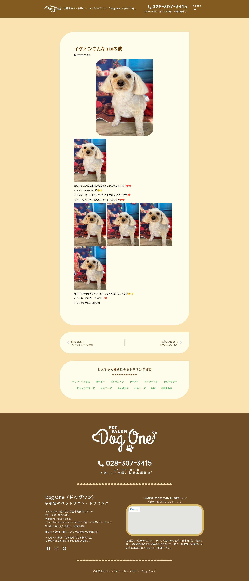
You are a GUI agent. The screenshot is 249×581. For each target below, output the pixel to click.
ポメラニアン (117, 382)
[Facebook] (48, 548)
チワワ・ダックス (81, 382)
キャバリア (123, 388)
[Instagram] (56, 548)
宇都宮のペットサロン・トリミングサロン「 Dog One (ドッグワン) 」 (100, 8)
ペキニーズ (140, 388)
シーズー (134, 382)
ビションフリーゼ (86, 388)
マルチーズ (106, 388)
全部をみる (166, 388)
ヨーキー (100, 382)
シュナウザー (170, 382)
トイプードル (151, 382)
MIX (153, 388)
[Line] (64, 548)
